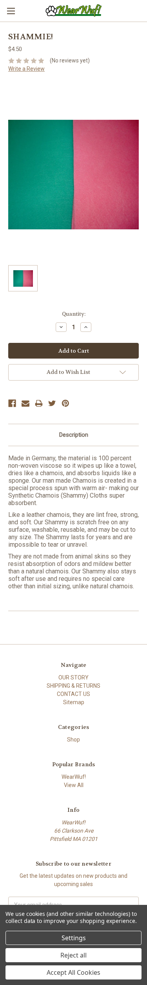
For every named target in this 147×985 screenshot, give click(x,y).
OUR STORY (73, 677)
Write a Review (26, 69)
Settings (74, 938)
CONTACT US (73, 694)
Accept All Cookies (73, 972)
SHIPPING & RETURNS (73, 686)
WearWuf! (74, 777)
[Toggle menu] (11, 11)
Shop (73, 739)
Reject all (73, 955)
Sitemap (73, 702)
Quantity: (73, 314)
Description (73, 434)
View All (73, 785)
